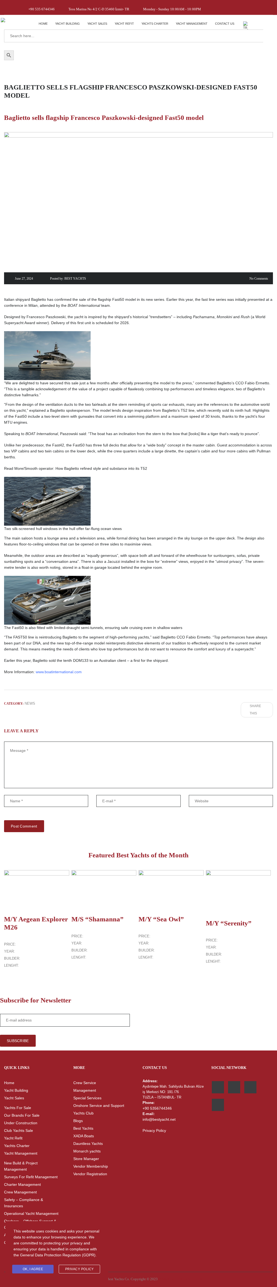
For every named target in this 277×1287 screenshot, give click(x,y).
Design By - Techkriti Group (181, 1279)
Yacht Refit (124, 23)
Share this (255, 709)
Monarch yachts (87, 1151)
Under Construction (20, 1123)
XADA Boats (83, 1136)
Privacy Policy (154, 1130)
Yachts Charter (154, 23)
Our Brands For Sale (21, 1115)
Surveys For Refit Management (31, 1177)
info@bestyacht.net (159, 1119)
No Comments (258, 278)
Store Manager (86, 1159)
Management (84, 1090)
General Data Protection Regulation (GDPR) (57, 1255)
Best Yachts (83, 1128)
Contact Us (224, 23)
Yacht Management (191, 23)
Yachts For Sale (17, 1108)
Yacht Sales (97, 23)
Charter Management (22, 1184)
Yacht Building (67, 23)
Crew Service (84, 1083)
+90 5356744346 (157, 1108)
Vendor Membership (90, 1166)
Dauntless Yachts (88, 1143)
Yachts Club (83, 1113)
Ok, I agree (33, 1269)
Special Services (87, 1098)
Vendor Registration (90, 1174)
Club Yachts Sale (18, 1130)
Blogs (78, 1121)
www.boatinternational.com (59, 672)
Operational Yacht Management (31, 1213)
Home (43, 23)
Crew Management (20, 1192)
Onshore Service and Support (98, 1105)
